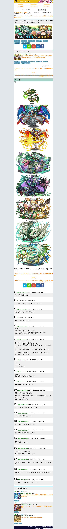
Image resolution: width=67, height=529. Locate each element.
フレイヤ (45, 41)
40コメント (34, 493)
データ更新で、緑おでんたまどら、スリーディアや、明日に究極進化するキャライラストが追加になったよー (36, 56)
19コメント (33, 54)
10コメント (34, 504)
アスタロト (17, 41)
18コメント (34, 516)
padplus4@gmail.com (48, 528)
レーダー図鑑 (46, 4)
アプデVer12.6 (18, 523)
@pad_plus (37, 528)
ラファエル (17, 42)
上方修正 (17, 512)
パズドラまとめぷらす (23, 1)
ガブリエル (24, 41)
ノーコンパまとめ (33, 6)
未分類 (25, 12)
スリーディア (31, 41)
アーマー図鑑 (33, 4)
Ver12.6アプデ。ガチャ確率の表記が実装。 (32, 517)
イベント (17, 500)
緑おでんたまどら (25, 42)
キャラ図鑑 (20, 4)
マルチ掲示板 (46, 6)
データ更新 (39, 41)
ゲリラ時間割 (20, 6)
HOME (33, 72)
